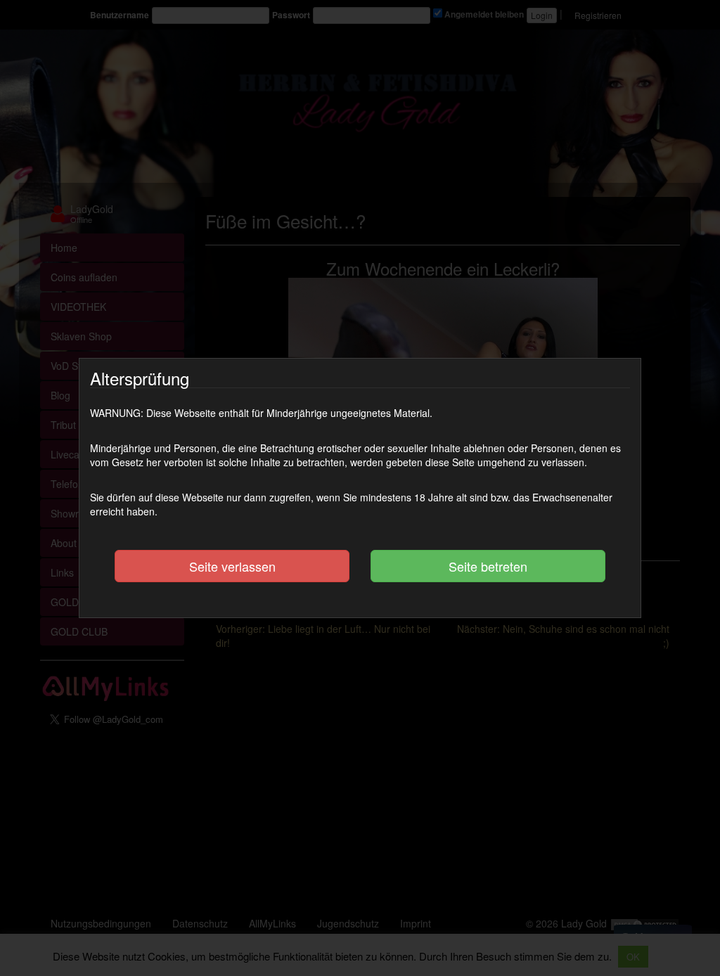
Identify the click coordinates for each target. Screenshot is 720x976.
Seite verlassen (232, 566)
